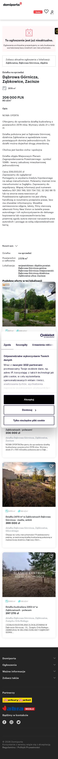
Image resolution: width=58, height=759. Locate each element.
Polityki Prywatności (29, 747)
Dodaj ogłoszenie (38, 12)
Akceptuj (29, 399)
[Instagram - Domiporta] (11, 722)
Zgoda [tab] (7, 344)
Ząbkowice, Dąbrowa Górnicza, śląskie (27, 62)
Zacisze (41, 275)
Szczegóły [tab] (22, 344)
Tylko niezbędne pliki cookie (29, 420)
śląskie (38, 265)
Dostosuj (27, 410)
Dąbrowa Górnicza (28, 272)
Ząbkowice (24, 275)
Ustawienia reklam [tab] (42, 344)
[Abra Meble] (18, 708)
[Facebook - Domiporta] (4, 722)
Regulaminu (9, 747)
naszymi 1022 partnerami (28, 365)
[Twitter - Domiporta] (18, 722)
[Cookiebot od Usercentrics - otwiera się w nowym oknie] (41, 336)
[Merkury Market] (17, 700)
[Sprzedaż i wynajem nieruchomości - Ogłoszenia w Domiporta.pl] (12, 4)
